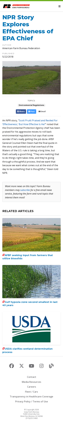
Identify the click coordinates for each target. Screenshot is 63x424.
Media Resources (31, 382)
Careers (31, 386)
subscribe (25, 190)
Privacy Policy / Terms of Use (31, 401)
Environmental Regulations (31, 105)
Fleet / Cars (31, 391)
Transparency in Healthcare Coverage (31, 396)
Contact (31, 377)
